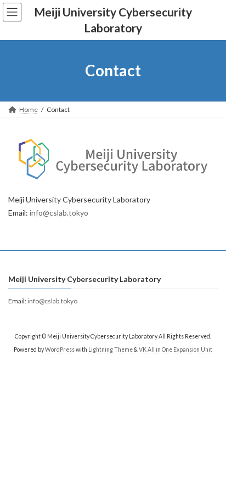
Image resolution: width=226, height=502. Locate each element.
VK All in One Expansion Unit (175, 349)
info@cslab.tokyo (59, 212)
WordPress (60, 349)
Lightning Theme (110, 349)
